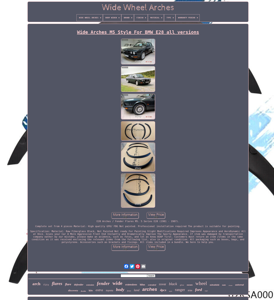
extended (152, 285)
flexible (83, 291)
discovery (73, 290)
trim (190, 290)
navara (190, 285)
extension (90, 285)
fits (46, 284)
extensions (131, 284)
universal (239, 285)
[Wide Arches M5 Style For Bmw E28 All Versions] (138, 51)
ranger (180, 290)
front (129, 291)
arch (36, 283)
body (120, 289)
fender (103, 283)
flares (57, 283)
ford (198, 289)
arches (149, 289)
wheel (201, 283)
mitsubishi (214, 285)
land (136, 290)
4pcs (163, 290)
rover (162, 284)
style (170, 291)
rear (206, 291)
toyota (109, 290)
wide (117, 283)
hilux (142, 284)
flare (68, 284)
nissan (230, 285)
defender (78, 284)
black (173, 284)
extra (99, 290)
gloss (182, 285)
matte (224, 285)
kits (91, 290)
